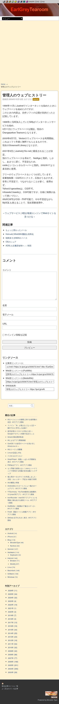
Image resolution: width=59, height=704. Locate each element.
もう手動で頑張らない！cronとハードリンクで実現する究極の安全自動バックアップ (22, 471)
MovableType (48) (17, 542)
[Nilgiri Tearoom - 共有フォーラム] (15, 2)
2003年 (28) (12, 672)
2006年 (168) (13, 661)
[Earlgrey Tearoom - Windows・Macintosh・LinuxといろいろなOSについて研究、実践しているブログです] (7, 2)
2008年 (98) (12, 654)
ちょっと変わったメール (16, 230)
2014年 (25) (12, 633)
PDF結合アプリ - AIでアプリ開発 (20, 465)
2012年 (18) (12, 640)
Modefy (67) (14, 564)
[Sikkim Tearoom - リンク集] (27, 2)
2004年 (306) (13, 668)
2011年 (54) (12, 644)
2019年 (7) (12, 615)
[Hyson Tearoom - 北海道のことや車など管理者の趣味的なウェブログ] (13, 2)
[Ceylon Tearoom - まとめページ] (10, 2)
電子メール (7, 314)
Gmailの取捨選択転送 (15, 437)
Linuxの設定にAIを (14, 453)
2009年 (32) (12, 651)
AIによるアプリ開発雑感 (17, 440)
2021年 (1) (12, 608)
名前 (4, 305)
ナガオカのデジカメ (15, 456)
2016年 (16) (12, 626)
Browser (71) (15, 561)
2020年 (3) (12, 611)
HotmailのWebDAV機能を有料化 (20, 234)
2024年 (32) (12, 597)
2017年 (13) (12, 622)
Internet (35, 99)
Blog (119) (11, 540)
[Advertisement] (29, 52)
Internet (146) (13, 558)
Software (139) (13, 574)
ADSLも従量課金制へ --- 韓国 (18, 245)
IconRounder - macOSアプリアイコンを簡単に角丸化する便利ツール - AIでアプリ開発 (22, 500)
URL (4, 323)
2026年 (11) (12, 590)
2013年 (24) (12, 636)
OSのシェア (11, 241)
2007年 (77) (12, 658)
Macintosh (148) (14, 570)
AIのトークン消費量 (15, 449)
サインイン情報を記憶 (16, 334)
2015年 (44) (12, 629)
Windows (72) (13, 577)
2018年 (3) (12, 619)
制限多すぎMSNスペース (16, 237)
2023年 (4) (12, 601)
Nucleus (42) (15, 546)
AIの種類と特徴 (13, 482)
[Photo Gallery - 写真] (18, 2)
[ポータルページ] (4, 2)
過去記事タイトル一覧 (10, 686)
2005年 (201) (13, 665)
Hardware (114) (13, 552)
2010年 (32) (12, 647)
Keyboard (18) (15, 555)
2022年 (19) (12, 604)
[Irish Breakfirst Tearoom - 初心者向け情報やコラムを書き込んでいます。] (24, 2)
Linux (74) (11, 567)
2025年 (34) (12, 594)
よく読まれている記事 (10, 688)
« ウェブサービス (11, 213)
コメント (6, 269)
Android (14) (12, 533)
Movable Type (52, 700)
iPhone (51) (12, 537)
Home (3, 84)
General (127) (13, 549)
